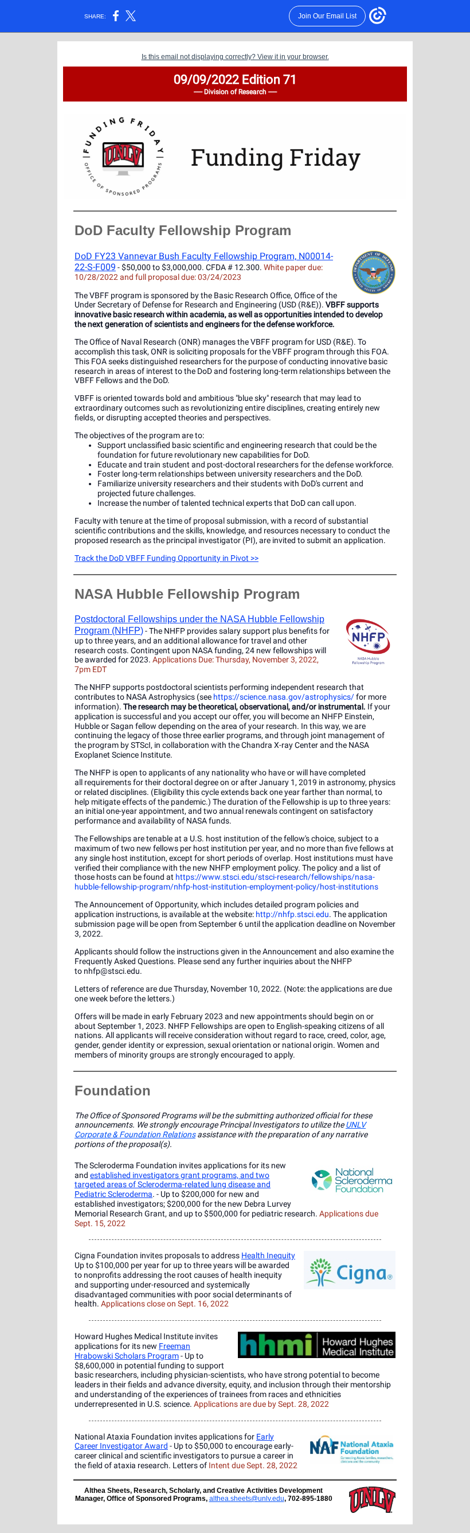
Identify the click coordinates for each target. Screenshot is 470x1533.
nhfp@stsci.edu (112, 971)
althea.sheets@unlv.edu (246, 1499)
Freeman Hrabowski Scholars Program (132, 1350)
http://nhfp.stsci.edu (292, 914)
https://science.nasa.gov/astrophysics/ (283, 696)
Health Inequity (268, 1255)
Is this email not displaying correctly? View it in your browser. (235, 57)
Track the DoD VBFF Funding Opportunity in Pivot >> (166, 558)
